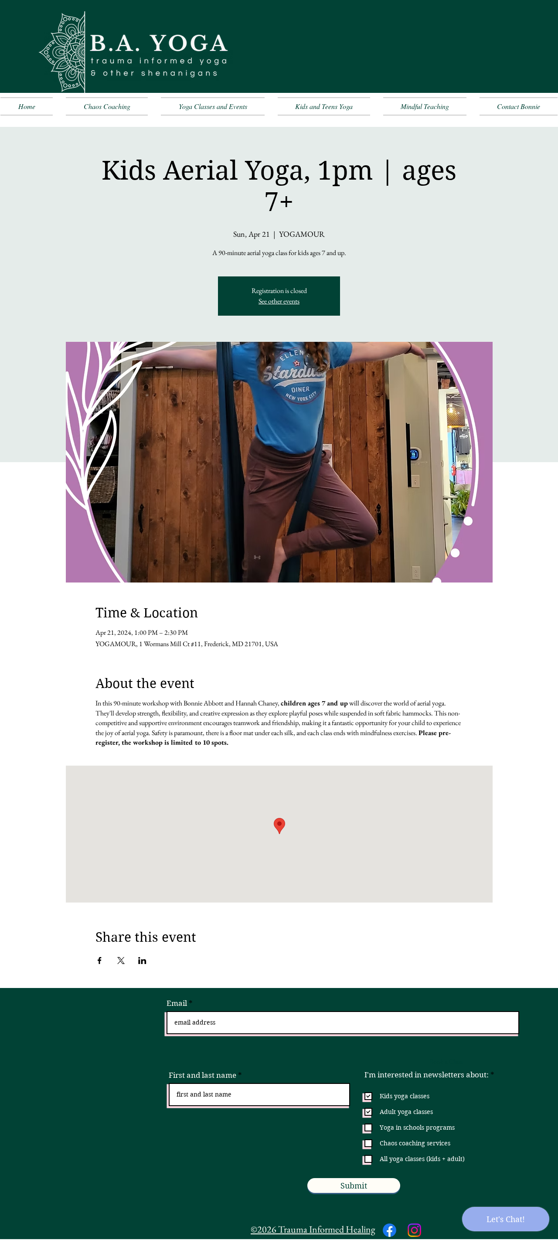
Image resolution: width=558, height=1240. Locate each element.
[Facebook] (389, 1230)
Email (177, 1003)
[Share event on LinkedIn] (142, 960)
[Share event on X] (121, 960)
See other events (279, 301)
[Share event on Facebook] (99, 960)
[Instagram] (414, 1230)
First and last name (202, 1075)
